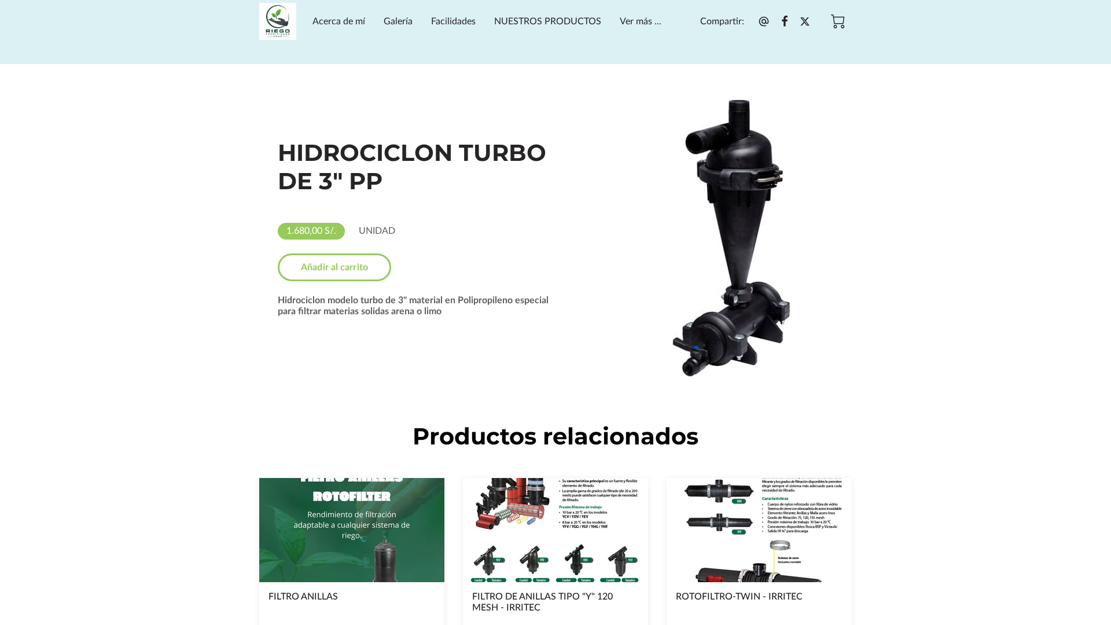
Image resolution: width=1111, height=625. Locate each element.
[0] (838, 21)
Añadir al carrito (334, 267)
